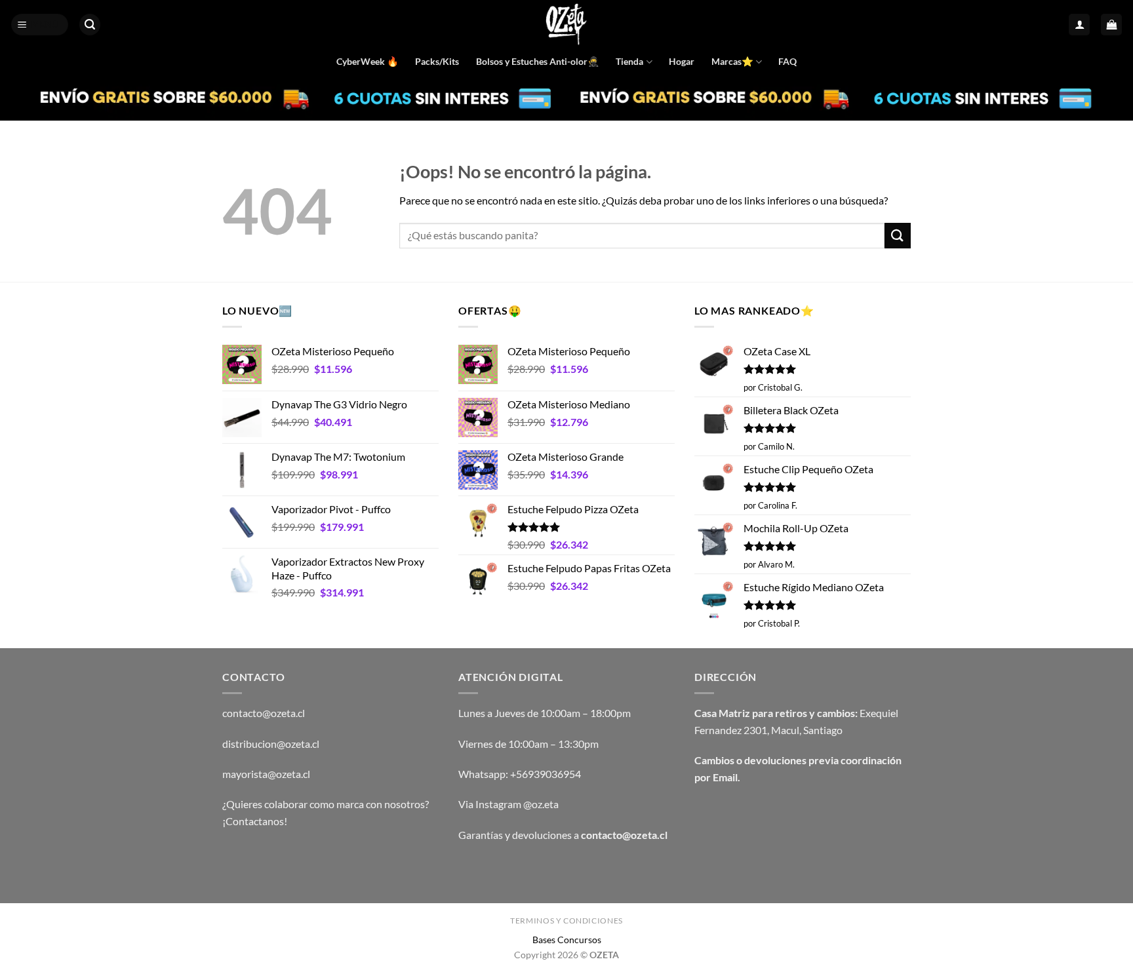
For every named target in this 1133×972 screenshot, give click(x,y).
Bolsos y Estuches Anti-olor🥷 (537, 61)
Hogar (681, 61)
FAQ (787, 61)
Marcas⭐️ (732, 61)
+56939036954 (545, 774)
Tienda (629, 61)
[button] (40, 24)
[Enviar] (898, 235)
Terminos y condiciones (566, 920)
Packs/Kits (437, 61)
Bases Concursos (566, 939)
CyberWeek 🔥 (367, 61)
